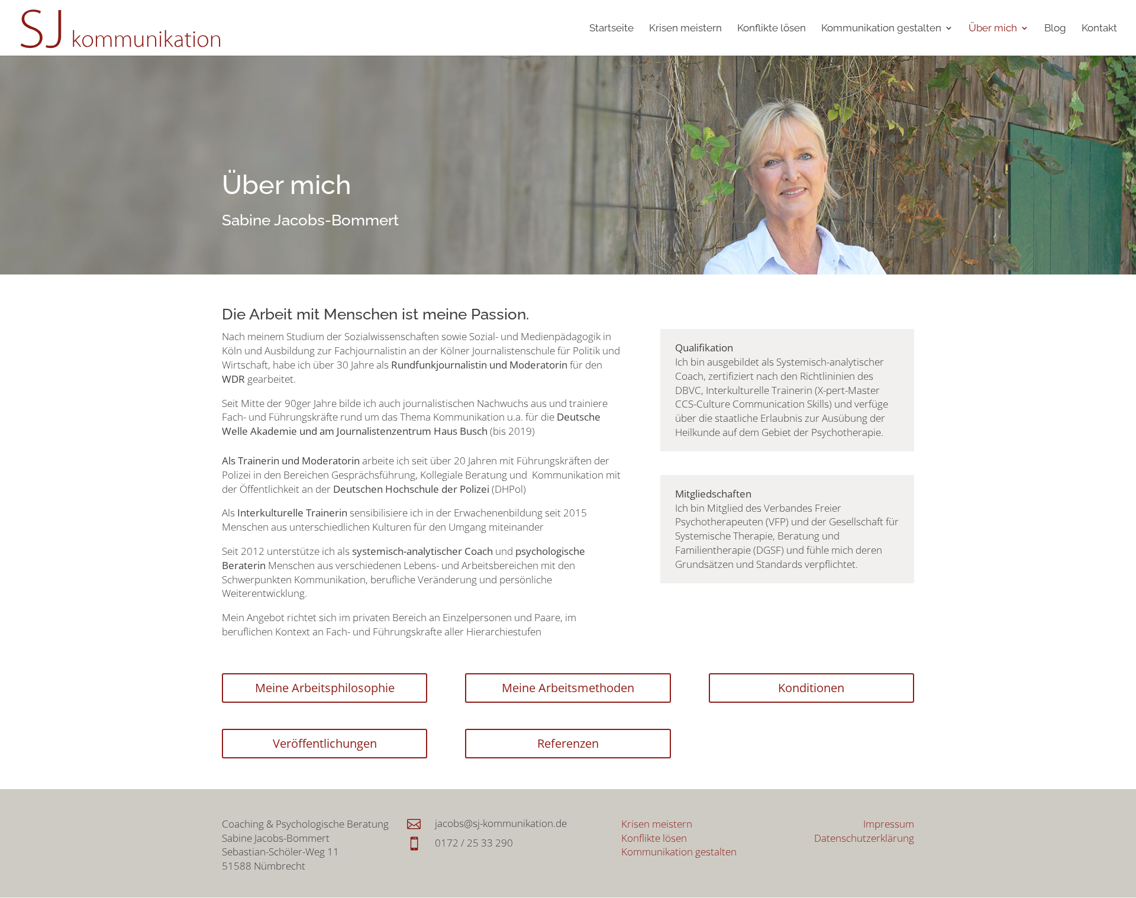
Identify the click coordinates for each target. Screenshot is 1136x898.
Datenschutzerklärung (864, 838)
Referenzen (568, 743)
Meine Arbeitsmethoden (568, 688)
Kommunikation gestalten (881, 29)
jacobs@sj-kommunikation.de (501, 823)
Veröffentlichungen (325, 743)
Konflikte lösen (771, 29)
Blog (1055, 29)
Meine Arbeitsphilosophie (325, 688)
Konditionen (811, 688)
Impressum (888, 824)
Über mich (993, 29)
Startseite (611, 29)
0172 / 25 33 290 (474, 842)
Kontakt (1099, 29)
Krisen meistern (685, 29)
